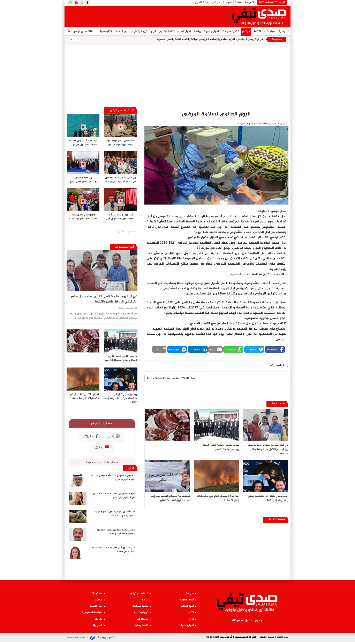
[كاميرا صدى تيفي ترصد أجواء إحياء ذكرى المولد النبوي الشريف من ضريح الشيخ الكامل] (120, 125)
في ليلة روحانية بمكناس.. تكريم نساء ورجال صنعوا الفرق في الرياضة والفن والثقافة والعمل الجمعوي (210, 39)
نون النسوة (122, 31)
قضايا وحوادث (230, 31)
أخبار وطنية (187, 625)
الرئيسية (283, 31)
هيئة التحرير (201, 2)
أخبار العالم (184, 31)
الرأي (153, 31)
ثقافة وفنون (167, 31)
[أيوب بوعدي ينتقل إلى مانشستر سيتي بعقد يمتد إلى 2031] (265, 476)
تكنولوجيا (106, 31)
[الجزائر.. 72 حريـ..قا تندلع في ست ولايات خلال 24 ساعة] (216, 476)
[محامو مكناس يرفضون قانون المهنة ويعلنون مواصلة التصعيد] (216, 425)
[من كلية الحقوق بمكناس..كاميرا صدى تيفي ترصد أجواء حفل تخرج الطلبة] (83, 162)
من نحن (215, 2)
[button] (275, 349)
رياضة (197, 31)
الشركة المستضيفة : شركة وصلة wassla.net (231, 637)
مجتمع (246, 31)
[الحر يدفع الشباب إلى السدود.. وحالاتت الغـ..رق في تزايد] (83, 125)
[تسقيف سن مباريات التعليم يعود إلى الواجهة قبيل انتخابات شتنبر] (167, 476)
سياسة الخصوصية (232, 2)
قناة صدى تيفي (83, 31)
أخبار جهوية (211, 31)
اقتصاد (257, 31)
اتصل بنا (249, 2)
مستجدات (96, 593)
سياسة (271, 31)
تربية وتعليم (139, 31)
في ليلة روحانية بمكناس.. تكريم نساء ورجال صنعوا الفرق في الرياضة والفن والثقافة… (103, 299)
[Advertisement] (177, 75)
